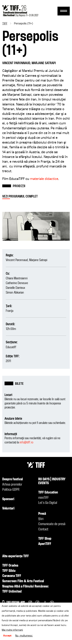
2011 (8, 361)
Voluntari (8, 508)
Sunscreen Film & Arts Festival (23, 581)
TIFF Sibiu (9, 571)
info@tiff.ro (26, 442)
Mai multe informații (12, 630)
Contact (43, 529)
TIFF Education (48, 492)
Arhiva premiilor (12, 484)
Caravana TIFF (11, 576)
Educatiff (11, 347)
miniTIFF (43, 497)
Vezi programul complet (20, 196)
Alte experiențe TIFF (15, 556)
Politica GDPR (10, 489)
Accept (7, 636)
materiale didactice (44, 178)
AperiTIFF (44, 544)
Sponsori (8, 499)
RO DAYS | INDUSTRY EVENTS (52, 481)
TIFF (4, 23)
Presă (42, 513)
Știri (41, 519)
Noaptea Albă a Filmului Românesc (25, 586)
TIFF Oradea (10, 565)
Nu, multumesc (24, 636)
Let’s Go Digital (47, 503)
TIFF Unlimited (12, 591)
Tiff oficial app (15, 602)
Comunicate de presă (51, 524)
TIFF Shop (44, 538)
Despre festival (12, 479)
